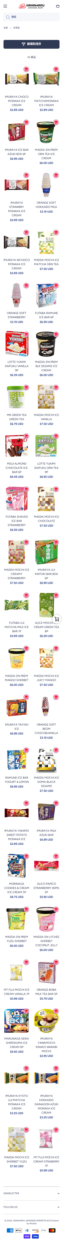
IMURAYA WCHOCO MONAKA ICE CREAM (17, 264)
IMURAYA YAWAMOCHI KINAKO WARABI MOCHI (46, 1045)
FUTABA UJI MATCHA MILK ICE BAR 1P (17, 627)
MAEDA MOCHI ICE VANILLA (46, 417)
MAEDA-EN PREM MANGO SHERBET (16, 678)
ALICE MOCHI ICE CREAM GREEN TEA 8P (46, 627)
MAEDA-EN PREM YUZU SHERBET (16, 939)
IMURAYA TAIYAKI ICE (16, 726)
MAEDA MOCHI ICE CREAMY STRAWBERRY (16, 574)
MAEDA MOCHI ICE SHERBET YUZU (16, 1159)
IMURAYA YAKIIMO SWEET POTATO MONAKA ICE (16, 835)
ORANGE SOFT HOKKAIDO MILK (46, 205)
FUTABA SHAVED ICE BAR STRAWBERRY (17, 521)
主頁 (6, 28)
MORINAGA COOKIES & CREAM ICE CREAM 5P (16, 888)
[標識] (31, 6)
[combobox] (31, 17)
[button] (57, 6)
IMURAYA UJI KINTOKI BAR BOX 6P (46, 574)
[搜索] (7, 17)
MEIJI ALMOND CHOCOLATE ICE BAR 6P (17, 468)
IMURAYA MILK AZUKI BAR (46, 833)
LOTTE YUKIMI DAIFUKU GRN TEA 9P (46, 468)
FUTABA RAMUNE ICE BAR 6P (46, 315)
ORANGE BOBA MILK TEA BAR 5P (46, 992)
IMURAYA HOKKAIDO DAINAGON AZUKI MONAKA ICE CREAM (46, 1104)
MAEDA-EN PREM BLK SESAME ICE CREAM (46, 366)
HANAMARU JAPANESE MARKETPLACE (32, 1220)
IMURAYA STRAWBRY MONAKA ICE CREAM (16, 209)
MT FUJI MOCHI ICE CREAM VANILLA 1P (16, 992)
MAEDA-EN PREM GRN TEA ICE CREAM (46, 154)
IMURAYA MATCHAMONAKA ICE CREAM (46, 101)
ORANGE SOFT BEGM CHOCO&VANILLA (46, 729)
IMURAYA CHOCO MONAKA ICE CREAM (17, 101)
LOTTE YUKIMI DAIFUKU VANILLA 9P (17, 366)
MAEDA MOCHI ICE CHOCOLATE (46, 519)
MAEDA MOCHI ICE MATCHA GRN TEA (46, 262)
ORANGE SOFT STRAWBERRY (16, 315)
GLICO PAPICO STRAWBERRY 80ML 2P (46, 888)
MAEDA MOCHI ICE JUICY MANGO (46, 678)
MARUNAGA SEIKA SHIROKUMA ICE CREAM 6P (16, 1043)
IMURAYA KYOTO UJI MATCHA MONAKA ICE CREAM (16, 1102)
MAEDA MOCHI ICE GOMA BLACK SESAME (46, 782)
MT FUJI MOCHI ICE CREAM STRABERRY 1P (46, 1161)
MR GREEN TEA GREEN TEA (17, 417)
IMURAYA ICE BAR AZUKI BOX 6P (17, 152)
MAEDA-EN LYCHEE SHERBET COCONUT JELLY (46, 941)
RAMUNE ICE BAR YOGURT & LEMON (17, 780)
